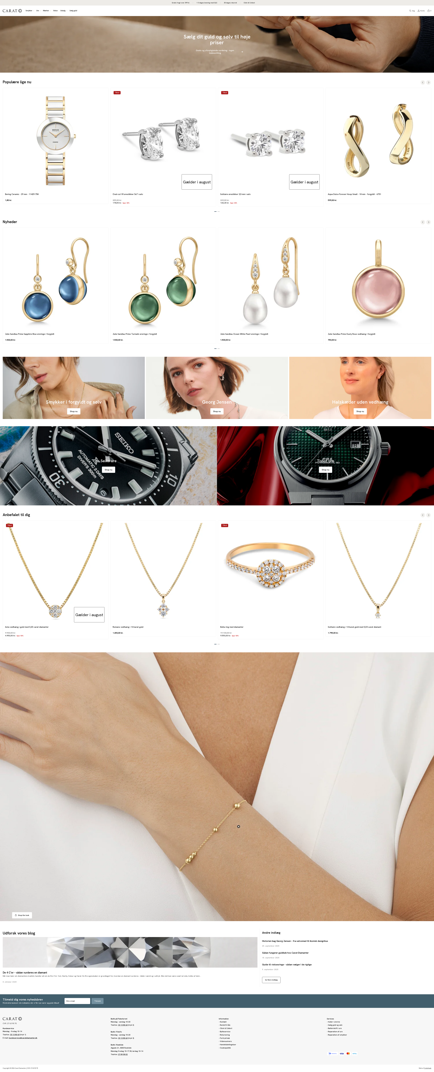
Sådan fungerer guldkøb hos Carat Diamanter (285, 952)
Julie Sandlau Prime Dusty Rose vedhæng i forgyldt (351, 334)
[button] (29, 10)
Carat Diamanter (20, 1068)
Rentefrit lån (225, 1025)
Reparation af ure (335, 1031)
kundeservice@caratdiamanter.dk (23, 1038)
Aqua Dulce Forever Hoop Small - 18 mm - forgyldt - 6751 (354, 194)
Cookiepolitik (225, 1048)
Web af (425, 1068)
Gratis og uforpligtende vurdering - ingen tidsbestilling (215, 51)
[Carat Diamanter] (12, 11)
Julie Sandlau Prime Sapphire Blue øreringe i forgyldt (29, 334)
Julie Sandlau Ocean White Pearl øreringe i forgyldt (244, 334)
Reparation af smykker (337, 1035)
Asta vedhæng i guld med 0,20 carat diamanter (27, 627)
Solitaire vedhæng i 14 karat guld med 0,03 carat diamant (354, 627)
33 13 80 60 (15, 1034)
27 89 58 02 (123, 1054)
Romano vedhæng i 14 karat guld (128, 627)
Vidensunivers (226, 1041)
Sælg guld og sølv (335, 1025)
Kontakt (223, 1022)
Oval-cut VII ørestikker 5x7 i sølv (128, 194)
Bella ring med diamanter (231, 627)
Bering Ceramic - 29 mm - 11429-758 (22, 194)
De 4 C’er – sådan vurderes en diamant (25, 972)
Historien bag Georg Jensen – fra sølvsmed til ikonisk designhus (295, 941)
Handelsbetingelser (228, 1044)
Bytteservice (225, 1031)
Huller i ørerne (334, 1022)
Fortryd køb (225, 1038)
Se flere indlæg (271, 980)
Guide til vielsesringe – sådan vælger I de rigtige (287, 964)
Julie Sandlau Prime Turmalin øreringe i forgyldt (135, 334)
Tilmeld (97, 1001)
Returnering (225, 1035)
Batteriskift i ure (335, 1028)
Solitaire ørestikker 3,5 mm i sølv (235, 194)
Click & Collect (226, 1028)
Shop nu (74, 411)
